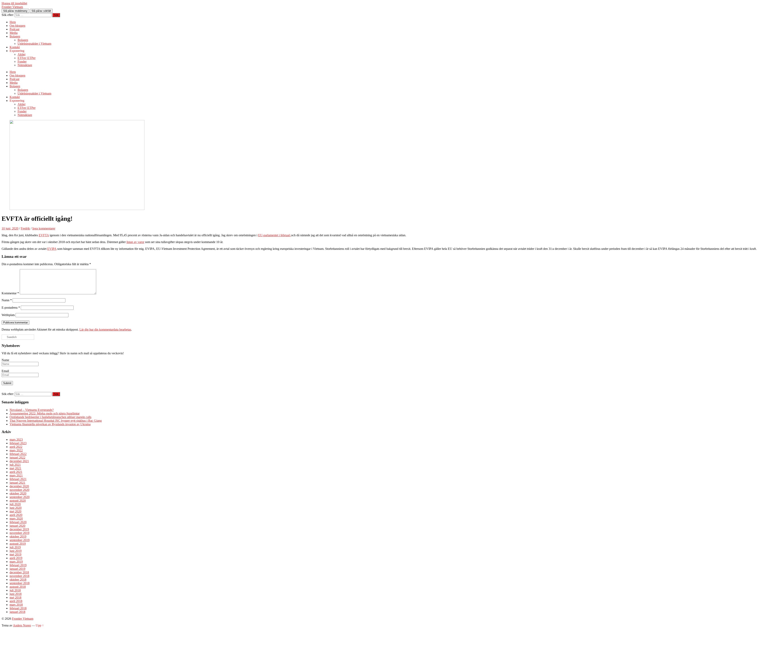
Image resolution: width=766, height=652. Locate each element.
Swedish (11, 337)
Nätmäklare (25, 65)
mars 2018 (16, 604)
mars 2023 (16, 439)
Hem (13, 22)
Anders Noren (22, 625)
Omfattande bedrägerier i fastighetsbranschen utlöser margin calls (50, 417)
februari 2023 (18, 443)
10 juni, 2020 (10, 228)
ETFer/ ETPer (27, 58)
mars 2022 (16, 450)
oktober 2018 (18, 579)
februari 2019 (18, 565)
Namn (7, 300)
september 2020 (20, 497)
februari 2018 (18, 608)
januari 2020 (17, 525)
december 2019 (19, 529)
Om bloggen (17, 25)
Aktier (22, 54)
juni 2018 (16, 594)
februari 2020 (18, 522)
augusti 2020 (18, 500)
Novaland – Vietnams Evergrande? (32, 410)
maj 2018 (15, 597)
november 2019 (19, 533)
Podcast (14, 29)
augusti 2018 (18, 586)
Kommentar (10, 293)
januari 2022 (17, 457)
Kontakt (15, 47)
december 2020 (19, 486)
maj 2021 (15, 468)
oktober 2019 (18, 536)
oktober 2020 (18, 493)
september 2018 (20, 583)
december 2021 (19, 461)
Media (14, 32)
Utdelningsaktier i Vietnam (34, 43)
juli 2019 (15, 547)
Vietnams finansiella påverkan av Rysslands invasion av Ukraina (50, 424)
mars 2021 (16, 475)
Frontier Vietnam (12, 7)
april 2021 (16, 472)
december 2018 (19, 572)
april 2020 (16, 515)
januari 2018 (17, 612)
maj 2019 (15, 554)
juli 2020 (15, 504)
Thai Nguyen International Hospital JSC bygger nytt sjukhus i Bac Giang (56, 420)
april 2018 (16, 601)
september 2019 (20, 540)
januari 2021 (17, 482)
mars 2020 (16, 518)
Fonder (22, 61)
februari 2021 (18, 479)
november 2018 (19, 576)
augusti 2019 (18, 543)
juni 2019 (16, 551)
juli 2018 (15, 590)
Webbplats (8, 315)
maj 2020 (15, 511)
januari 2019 (17, 568)
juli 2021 (15, 464)
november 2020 (19, 489)
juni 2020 (16, 507)
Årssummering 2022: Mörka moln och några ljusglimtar (45, 413)
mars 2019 (16, 561)
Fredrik (25, 228)
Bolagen (15, 36)
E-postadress (11, 307)
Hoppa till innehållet (14, 3)
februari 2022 (18, 454)
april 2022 (16, 446)
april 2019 (16, 558)
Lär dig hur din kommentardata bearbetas (105, 329)
